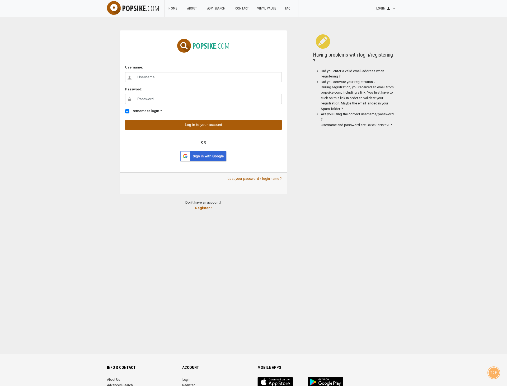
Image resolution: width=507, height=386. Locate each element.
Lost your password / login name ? (255, 178)
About (193, 8)
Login (186, 380)
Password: (133, 89)
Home (173, 8)
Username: (134, 67)
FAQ (289, 8)
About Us (113, 380)
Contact (242, 8)
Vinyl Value (266, 8)
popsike (140, 8)
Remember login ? (147, 111)
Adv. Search (217, 8)
